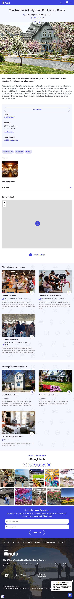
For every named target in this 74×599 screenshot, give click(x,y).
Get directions (9, 132)
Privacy (50, 564)
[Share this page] (39, 22)
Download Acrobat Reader (11, 586)
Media (37, 542)
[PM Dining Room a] (10, 169)
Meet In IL (16, 542)
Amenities (5, 187)
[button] (37, 223)
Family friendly (8, 151)
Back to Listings (39, 255)
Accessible (19, 151)
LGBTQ (28, 151)
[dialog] (2, 596)
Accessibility (27, 542)
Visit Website (37, 109)
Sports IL (6, 542)
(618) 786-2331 (9, 117)
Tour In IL (61, 542)
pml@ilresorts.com (11, 140)
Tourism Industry (49, 542)
